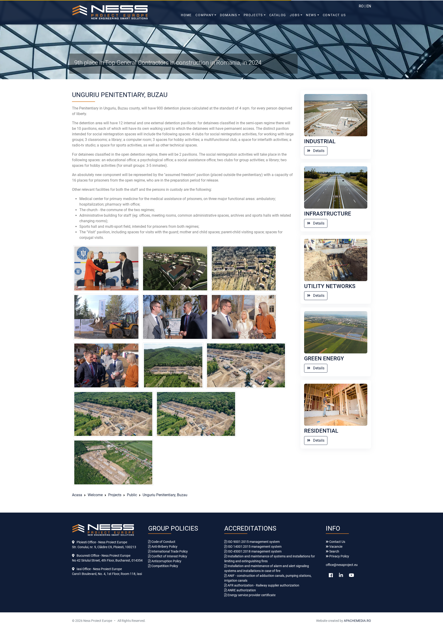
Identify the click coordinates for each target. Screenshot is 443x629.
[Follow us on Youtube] (351, 575)
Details (317, 151)
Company (204, 15)
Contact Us (334, 15)
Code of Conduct (163, 542)
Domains (228, 15)
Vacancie (335, 546)
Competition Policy (164, 566)
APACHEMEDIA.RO (357, 621)
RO (361, 6)
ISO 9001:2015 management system (253, 542)
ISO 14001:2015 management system (254, 546)
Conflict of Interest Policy (169, 556)
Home (186, 15)
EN (368, 6)
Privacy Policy (339, 556)
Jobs (294, 15)
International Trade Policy (169, 551)
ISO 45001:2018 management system (254, 551)
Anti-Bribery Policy (164, 546)
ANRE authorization (241, 590)
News (311, 15)
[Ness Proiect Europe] (120, 12)
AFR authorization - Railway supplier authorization (263, 585)
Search (334, 551)
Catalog (277, 15)
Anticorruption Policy (166, 561)
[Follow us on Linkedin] (341, 575)
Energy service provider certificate (251, 595)
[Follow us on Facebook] (331, 575)
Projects (253, 15)
